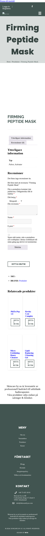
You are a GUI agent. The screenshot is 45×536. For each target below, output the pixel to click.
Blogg (22, 464)
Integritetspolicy (22, 471)
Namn (11, 217)
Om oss (22, 435)
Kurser (22, 446)
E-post (11, 226)
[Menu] (39, 13)
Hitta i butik (16, 322)
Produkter (16, 62)
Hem (8, 62)
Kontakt (22, 468)
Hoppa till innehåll (7, 1)
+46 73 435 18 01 (24, 492)
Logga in (6, 6)
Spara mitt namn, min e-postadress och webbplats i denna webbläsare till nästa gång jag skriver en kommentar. (22, 239)
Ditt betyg (12, 197)
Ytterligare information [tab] (21, 138)
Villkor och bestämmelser (22, 475)
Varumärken (22, 438)
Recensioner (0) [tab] (17, 143)
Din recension (14, 204)
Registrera (6, 8)
